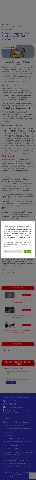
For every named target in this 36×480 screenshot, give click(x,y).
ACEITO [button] (27, 252)
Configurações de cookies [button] (13, 252)
